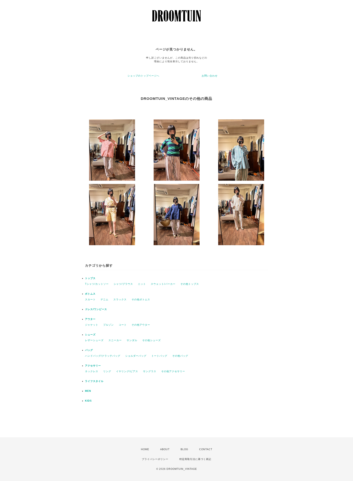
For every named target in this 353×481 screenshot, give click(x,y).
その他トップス (189, 284)
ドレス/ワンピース (96, 309)
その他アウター (141, 324)
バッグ (89, 350)
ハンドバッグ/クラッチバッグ (102, 355)
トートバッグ (159, 355)
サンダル (132, 340)
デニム (104, 299)
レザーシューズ (94, 340)
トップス (90, 278)
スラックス (120, 299)
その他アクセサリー (173, 371)
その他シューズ (151, 340)
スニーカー (115, 340)
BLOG (184, 449)
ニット (142, 284)
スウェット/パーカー (163, 284)
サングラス (149, 371)
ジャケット (91, 324)
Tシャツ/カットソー (97, 284)
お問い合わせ (210, 75)
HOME (145, 449)
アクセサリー (93, 365)
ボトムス (90, 293)
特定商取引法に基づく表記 (195, 459)
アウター (90, 319)
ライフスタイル (94, 381)
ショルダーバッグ (135, 355)
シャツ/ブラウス (123, 284)
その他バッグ (180, 355)
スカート (90, 299)
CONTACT (205, 449)
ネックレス (91, 371)
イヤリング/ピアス (127, 371)
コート (123, 324)
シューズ (90, 334)
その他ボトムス (141, 299)
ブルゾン (108, 324)
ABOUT (165, 449)
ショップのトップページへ (143, 75)
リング (107, 371)
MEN (88, 391)
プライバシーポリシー (155, 459)
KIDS (88, 400)
